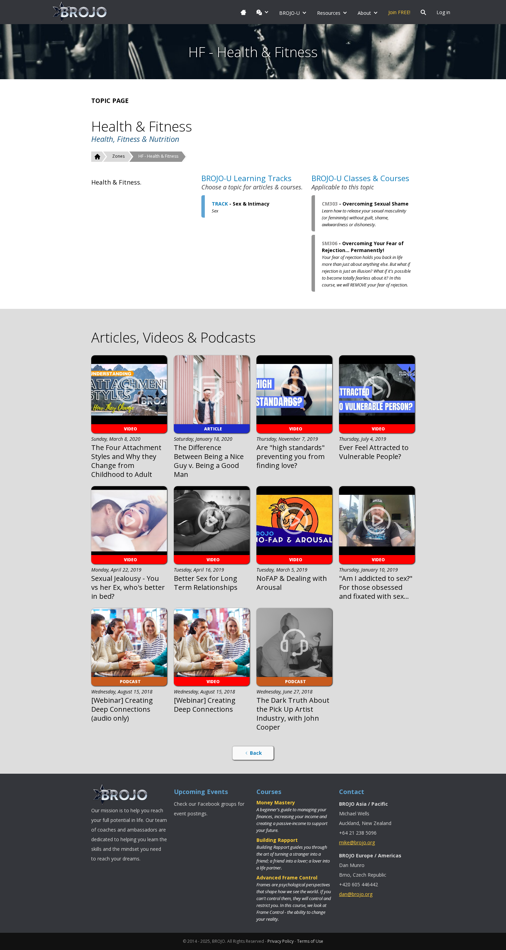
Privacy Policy (280, 941)
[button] (262, 12)
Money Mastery (275, 802)
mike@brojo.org (357, 842)
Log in (443, 12)
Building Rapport (277, 840)
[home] (80, 12)
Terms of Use (310, 941)
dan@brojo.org (355, 894)
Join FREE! (399, 12)
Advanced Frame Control (286, 877)
